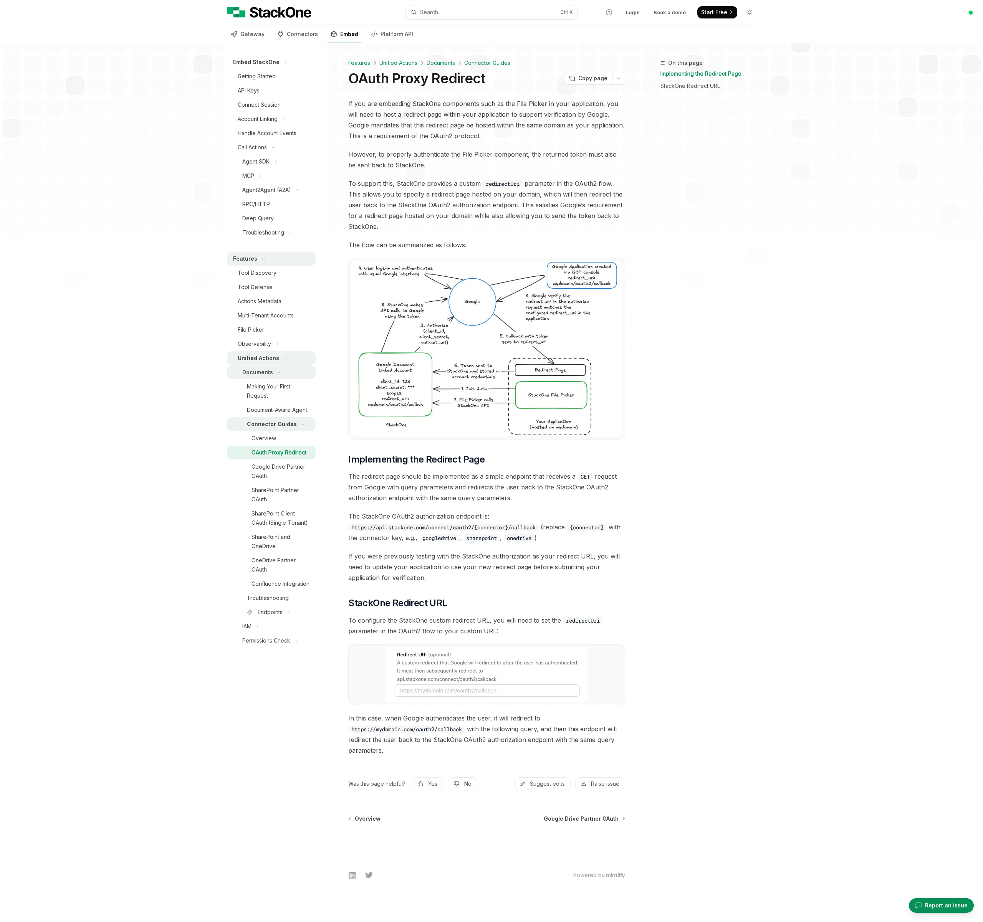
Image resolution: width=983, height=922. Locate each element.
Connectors (302, 34)
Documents (441, 62)
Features (359, 62)
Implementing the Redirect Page (700, 73)
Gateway (252, 34)
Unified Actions (398, 62)
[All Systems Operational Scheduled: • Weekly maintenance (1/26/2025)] (971, 13)
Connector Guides (487, 62)
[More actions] (618, 78)
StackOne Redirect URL (690, 86)
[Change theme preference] (749, 12)
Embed (349, 34)
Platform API (397, 34)
